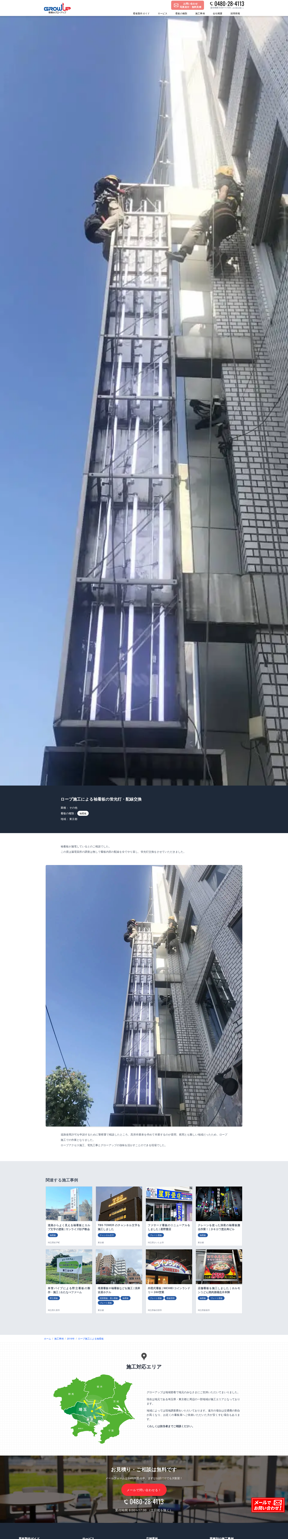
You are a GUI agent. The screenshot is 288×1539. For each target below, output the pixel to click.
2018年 (71, 1338)
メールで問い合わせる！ (144, 1490)
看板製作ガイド (141, 13)
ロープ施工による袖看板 (91, 1338)
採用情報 (235, 13)
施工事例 (200, 13)
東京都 (73, 819)
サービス (162, 13)
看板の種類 (181, 13)
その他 (73, 807)
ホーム (47, 1338)
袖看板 (83, 813)
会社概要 (217, 13)
